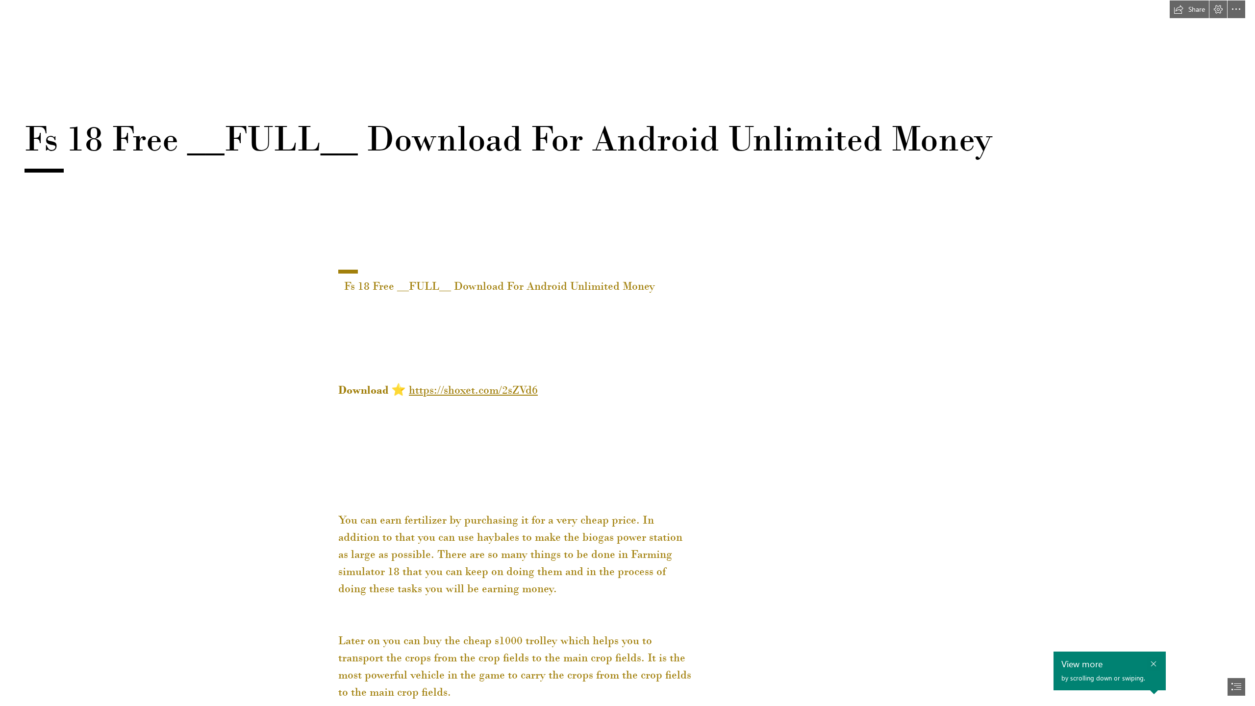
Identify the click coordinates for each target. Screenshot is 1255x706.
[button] (1189, 9)
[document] (627, 353)
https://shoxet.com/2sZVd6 (473, 389)
